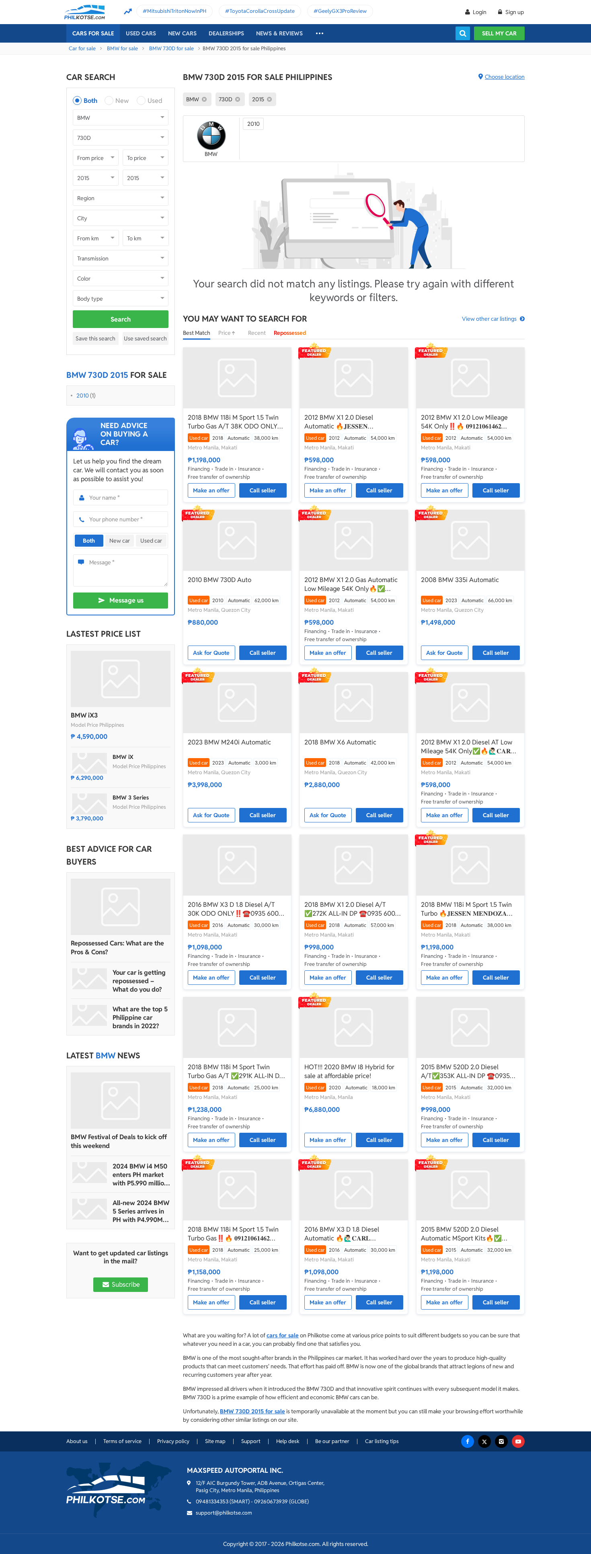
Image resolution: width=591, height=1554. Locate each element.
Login (480, 12)
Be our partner (332, 1441)
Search (121, 319)
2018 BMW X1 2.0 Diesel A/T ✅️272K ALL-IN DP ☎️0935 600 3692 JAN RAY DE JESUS (349, 909)
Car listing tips (382, 1441)
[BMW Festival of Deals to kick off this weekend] (120, 1100)
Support (251, 1441)
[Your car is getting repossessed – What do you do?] (90, 978)
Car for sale (82, 48)
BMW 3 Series (131, 797)
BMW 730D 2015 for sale (252, 1411)
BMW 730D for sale (171, 48)
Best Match (196, 332)
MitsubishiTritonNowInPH (176, 11)
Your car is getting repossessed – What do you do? (139, 981)
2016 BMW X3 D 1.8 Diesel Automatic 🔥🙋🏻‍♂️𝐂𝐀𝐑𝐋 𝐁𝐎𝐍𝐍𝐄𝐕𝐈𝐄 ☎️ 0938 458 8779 (349, 1234)
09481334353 (212, 1501)
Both (90, 100)
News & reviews (279, 33)
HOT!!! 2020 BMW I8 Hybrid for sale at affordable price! (349, 1071)
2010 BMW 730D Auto (219, 580)
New (122, 100)
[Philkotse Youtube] (518, 1441)
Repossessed (290, 332)
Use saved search (145, 338)
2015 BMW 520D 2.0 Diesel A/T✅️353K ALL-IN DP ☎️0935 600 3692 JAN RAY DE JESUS (465, 1071)
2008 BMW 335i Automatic (460, 580)
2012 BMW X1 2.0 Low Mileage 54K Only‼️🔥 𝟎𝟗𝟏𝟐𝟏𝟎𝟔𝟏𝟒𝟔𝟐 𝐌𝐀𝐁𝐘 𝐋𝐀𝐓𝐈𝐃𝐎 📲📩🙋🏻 (464, 422)
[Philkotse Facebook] (467, 1441)
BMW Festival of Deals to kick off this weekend (119, 1141)
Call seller (263, 490)
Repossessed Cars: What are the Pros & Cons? (117, 947)
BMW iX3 (84, 715)
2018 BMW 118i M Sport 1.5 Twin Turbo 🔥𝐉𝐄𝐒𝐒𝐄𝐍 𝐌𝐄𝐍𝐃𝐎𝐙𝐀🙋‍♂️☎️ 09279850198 (466, 909)
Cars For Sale (93, 33)
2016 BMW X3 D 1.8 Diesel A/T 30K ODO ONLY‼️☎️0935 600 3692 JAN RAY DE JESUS (233, 909)
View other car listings (489, 318)
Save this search (95, 338)
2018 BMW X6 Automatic (340, 742)
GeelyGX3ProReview (342, 11)
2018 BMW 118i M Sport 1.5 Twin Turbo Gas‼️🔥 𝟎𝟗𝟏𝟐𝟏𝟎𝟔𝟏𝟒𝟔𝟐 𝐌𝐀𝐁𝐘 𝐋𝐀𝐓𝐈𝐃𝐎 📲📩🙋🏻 (233, 1234)
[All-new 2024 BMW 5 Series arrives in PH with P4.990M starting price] (90, 1209)
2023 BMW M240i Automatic (229, 742)
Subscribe (125, 1284)
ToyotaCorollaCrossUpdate (262, 11)
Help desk (288, 1441)
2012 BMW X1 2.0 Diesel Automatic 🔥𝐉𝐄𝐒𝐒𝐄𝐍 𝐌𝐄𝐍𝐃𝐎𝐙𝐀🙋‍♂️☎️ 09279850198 (350, 422)
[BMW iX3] (120, 679)
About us (77, 1441)
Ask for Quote (211, 652)
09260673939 (271, 1501)
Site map (215, 1441)
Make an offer (211, 490)
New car (119, 540)
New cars (182, 33)
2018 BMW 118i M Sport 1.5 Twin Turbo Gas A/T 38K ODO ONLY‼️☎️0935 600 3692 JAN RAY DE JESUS (236, 422)
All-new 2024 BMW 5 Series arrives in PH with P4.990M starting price (141, 1211)
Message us (126, 600)
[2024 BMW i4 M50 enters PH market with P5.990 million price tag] (90, 1172)
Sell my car (499, 33)
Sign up (514, 12)
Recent (257, 332)
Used (155, 100)
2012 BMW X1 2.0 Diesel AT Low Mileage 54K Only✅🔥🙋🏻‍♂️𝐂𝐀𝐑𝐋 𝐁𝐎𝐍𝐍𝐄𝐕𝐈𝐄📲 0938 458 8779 (468, 747)
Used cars (141, 33)
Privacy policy (173, 1441)
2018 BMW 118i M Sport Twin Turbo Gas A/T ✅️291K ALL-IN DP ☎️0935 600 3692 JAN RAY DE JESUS (235, 1071)
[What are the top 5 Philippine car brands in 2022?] (90, 1015)
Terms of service (122, 1441)
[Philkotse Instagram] (501, 1441)
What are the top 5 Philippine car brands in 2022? (140, 1017)
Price (225, 332)
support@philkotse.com (224, 1512)
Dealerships (226, 33)
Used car (151, 540)
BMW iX (123, 757)
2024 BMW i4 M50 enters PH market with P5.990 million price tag (140, 1174)
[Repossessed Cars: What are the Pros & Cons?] (120, 907)
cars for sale (283, 1335)
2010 (82, 395)
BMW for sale (122, 48)
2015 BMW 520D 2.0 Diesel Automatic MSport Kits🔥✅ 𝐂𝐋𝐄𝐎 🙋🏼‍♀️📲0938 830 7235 (461, 1234)
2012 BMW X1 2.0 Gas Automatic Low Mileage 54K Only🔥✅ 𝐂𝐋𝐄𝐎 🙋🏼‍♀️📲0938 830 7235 (351, 584)
